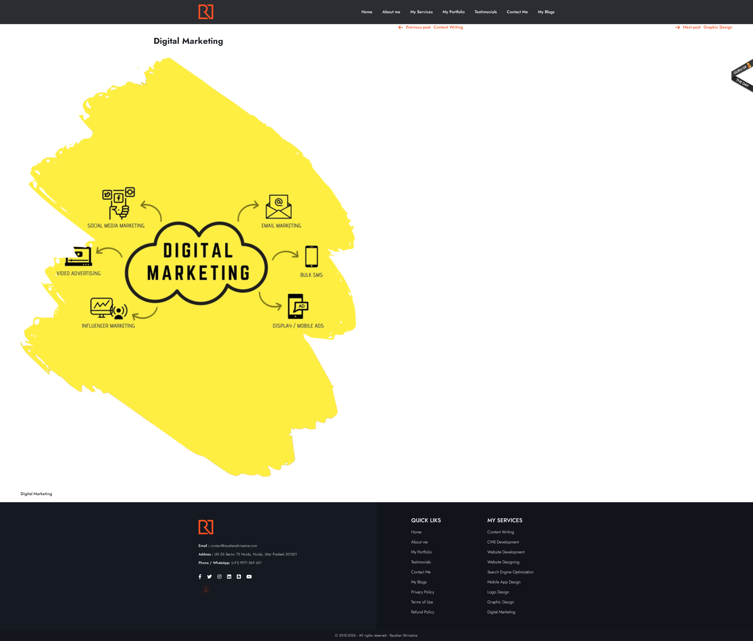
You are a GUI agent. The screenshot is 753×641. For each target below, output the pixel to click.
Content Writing (500, 532)
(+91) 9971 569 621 (230, 562)
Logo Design (498, 592)
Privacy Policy (422, 592)
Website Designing (503, 562)
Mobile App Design (504, 582)
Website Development (505, 552)
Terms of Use (422, 602)
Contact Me (517, 12)
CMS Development (503, 542)
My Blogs (546, 12)
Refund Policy (422, 612)
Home (366, 12)
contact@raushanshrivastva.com (228, 545)
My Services (421, 12)
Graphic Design (500, 602)
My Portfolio (454, 12)
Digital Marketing (501, 612)
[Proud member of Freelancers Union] (206, 590)
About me (391, 12)
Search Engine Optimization (510, 572)
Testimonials (486, 12)
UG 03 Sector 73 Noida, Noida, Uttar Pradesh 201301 (248, 554)
